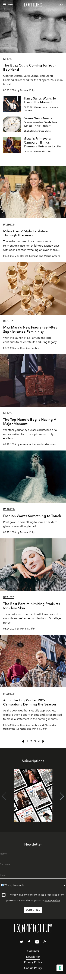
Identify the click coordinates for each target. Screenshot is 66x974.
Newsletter (33, 956)
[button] (61, 796)
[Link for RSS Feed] (44, 942)
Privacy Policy (52, 900)
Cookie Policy (33, 968)
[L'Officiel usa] (33, 4)
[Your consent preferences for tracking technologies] (59, 968)
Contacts (33, 951)
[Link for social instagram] (37, 942)
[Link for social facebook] (29, 942)
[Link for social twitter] (21, 942)
